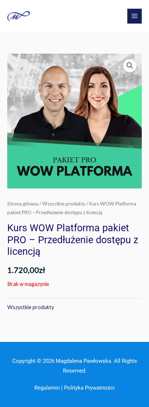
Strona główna (22, 204)
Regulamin (47, 388)
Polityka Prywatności (89, 388)
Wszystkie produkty (63, 204)
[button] (129, 65)
